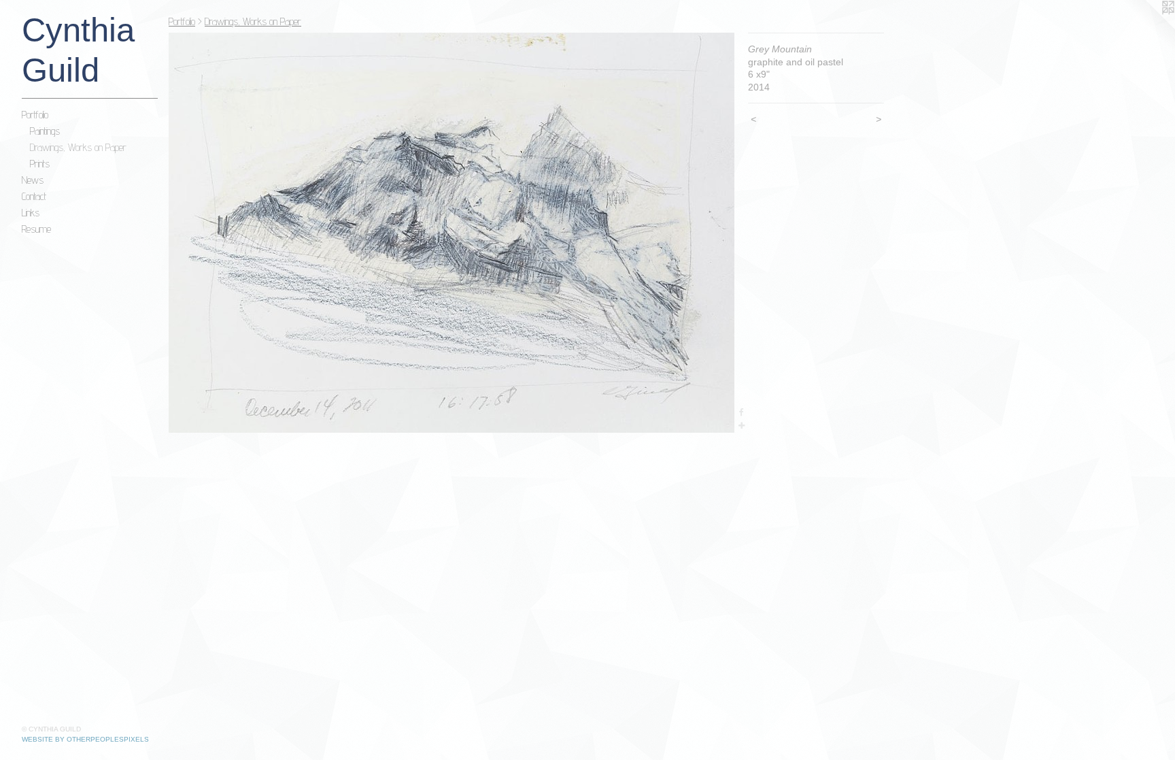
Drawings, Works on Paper (78, 147)
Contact (34, 196)
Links (30, 212)
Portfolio (35, 114)
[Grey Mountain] (451, 233)
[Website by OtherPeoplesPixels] (1148, 27)
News (33, 180)
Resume (36, 228)
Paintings (45, 131)
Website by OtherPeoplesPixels (85, 739)
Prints (40, 163)
